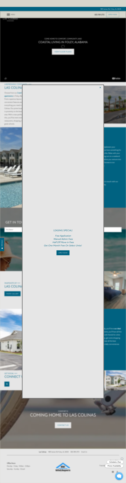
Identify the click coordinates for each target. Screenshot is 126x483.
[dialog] (63, 242)
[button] (63, 252)
